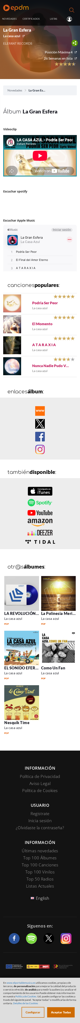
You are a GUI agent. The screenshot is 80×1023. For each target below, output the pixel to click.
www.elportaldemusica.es (21, 982)
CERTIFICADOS (31, 18)
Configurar (33, 1012)
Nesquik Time (16, 722)
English (42, 898)
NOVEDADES (9, 18)
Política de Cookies (40, 790)
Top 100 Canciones (40, 865)
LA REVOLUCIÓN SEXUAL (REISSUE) (37, 613)
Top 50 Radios (40, 879)
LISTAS (53, 18)
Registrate (40, 813)
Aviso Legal (40, 783)
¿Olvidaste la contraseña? (40, 827)
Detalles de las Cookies (25, 1003)
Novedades (14, 90)
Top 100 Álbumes (40, 858)
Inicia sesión (71, 19)
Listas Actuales (40, 886)
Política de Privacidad (40, 776)
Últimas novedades (40, 851)
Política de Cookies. (26, 996)
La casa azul (11, 36)
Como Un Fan (53, 668)
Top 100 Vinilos (40, 872)
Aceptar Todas (61, 1012)
